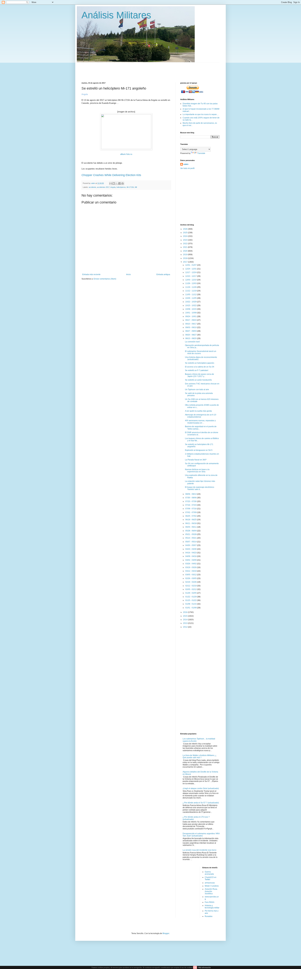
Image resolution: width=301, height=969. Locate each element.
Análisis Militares (116, 15)
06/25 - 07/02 (191, 516)
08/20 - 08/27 (191, 335)
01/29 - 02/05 (191, 593)
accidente (92, 187)
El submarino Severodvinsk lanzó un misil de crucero (200, 352)
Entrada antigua (163, 274)
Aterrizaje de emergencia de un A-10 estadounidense (200, 416)
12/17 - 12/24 (191, 272)
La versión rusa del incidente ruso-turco (199, 850)
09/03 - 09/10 (191, 327)
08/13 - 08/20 (191, 338)
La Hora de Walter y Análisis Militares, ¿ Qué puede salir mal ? (199, 756)
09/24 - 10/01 (191, 316)
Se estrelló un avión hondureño (198, 380)
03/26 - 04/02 (191, 564)
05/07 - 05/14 (191, 542)
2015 (185, 616)
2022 (185, 243)
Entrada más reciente (91, 274)
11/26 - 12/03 (191, 283)
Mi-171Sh (130, 187)
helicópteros (121, 187)
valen (185, 164)
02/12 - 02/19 (191, 586)
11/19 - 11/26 (191, 287)
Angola (113, 187)
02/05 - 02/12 (191, 589)
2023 (185, 240)
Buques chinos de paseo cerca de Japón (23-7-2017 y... (199, 375)
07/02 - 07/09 (191, 512)
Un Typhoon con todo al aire (197, 389)
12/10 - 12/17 (191, 276)
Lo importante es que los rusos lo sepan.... (201, 114)
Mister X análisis (212, 886)
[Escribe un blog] (113, 183)
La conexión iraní (192, 342)
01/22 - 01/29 (191, 597)
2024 (185, 236)
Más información (204, 967)
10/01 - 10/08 (191, 313)
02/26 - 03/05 (191, 578)
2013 (185, 623)
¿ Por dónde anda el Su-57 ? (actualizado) (201, 803)
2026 (185, 229)
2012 (185, 627)
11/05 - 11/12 (191, 294)
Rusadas (208, 916)
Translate (201, 153)
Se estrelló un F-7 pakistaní (196, 370)
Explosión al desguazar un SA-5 (198, 450)
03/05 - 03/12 (191, 575)
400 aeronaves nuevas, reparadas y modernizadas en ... (200, 421)
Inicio (128, 274)
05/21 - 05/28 (191, 534)
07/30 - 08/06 (191, 498)
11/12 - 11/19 (191, 291)
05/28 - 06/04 (191, 531)
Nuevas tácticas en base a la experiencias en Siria (197, 470)
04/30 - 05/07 (191, 545)
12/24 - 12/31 (191, 269)
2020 (185, 251)
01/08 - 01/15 (191, 604)
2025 (185, 233)
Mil (136, 187)
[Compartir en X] (116, 183)
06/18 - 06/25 (191, 520)
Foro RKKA (209, 902)
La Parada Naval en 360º (195, 460)
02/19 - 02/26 (191, 582)
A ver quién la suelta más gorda (198, 411)
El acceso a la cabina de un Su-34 (199, 367)
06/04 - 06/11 (191, 527)
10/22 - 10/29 (191, 302)
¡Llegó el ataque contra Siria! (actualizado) (201, 788)
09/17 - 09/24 (191, 320)
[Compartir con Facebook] (119, 183)
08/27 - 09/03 (191, 331)
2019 (185, 254)
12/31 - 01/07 (191, 265)
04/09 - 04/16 (191, 556)
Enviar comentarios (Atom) (105, 279)
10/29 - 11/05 (191, 298)
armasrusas (210, 883)
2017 (185, 262)
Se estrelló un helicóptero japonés (199, 363)
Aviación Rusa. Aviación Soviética (211, 891)
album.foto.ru (126, 154)
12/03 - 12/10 (191, 280)
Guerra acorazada (209, 873)
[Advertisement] (158, 69)
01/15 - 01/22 (191, 600)
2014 (185, 620)
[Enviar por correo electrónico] (110, 183)
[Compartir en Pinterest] (122, 183)
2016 (185, 612)
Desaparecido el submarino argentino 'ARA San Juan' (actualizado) (201, 834)
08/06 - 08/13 (191, 494)
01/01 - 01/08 (191, 608)
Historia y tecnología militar (212, 906)
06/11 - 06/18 (191, 523)
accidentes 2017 (103, 187)
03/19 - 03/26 (191, 567)
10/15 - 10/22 (191, 305)
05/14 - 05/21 (191, 538)
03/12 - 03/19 (191, 571)
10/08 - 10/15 (191, 309)
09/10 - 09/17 (191, 324)
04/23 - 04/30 (191, 549)
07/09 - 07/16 (191, 509)
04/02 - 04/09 (191, 560)
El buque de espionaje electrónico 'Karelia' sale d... (199, 488)
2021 (185, 247)
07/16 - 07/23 (191, 505)
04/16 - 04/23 (191, 553)
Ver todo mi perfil (187, 168)
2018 (185, 258)
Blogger (166, 933)
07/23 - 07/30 (191, 501)
